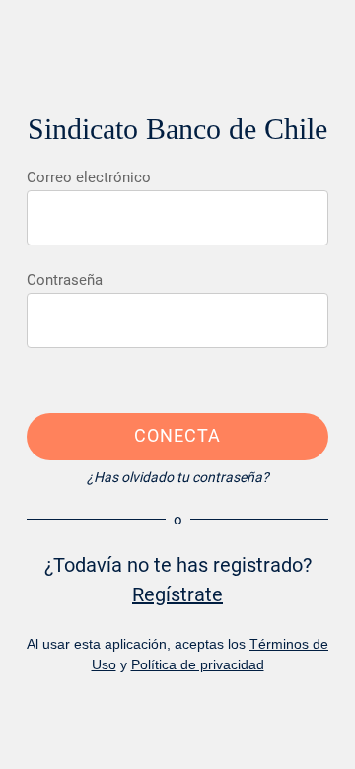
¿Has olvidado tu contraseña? (178, 477)
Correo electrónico (89, 177)
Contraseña (65, 280)
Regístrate (177, 594)
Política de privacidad (197, 664)
